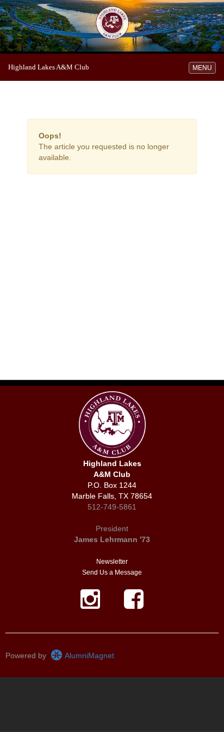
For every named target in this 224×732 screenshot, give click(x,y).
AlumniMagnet (88, 655)
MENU (204, 67)
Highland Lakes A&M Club (48, 67)
